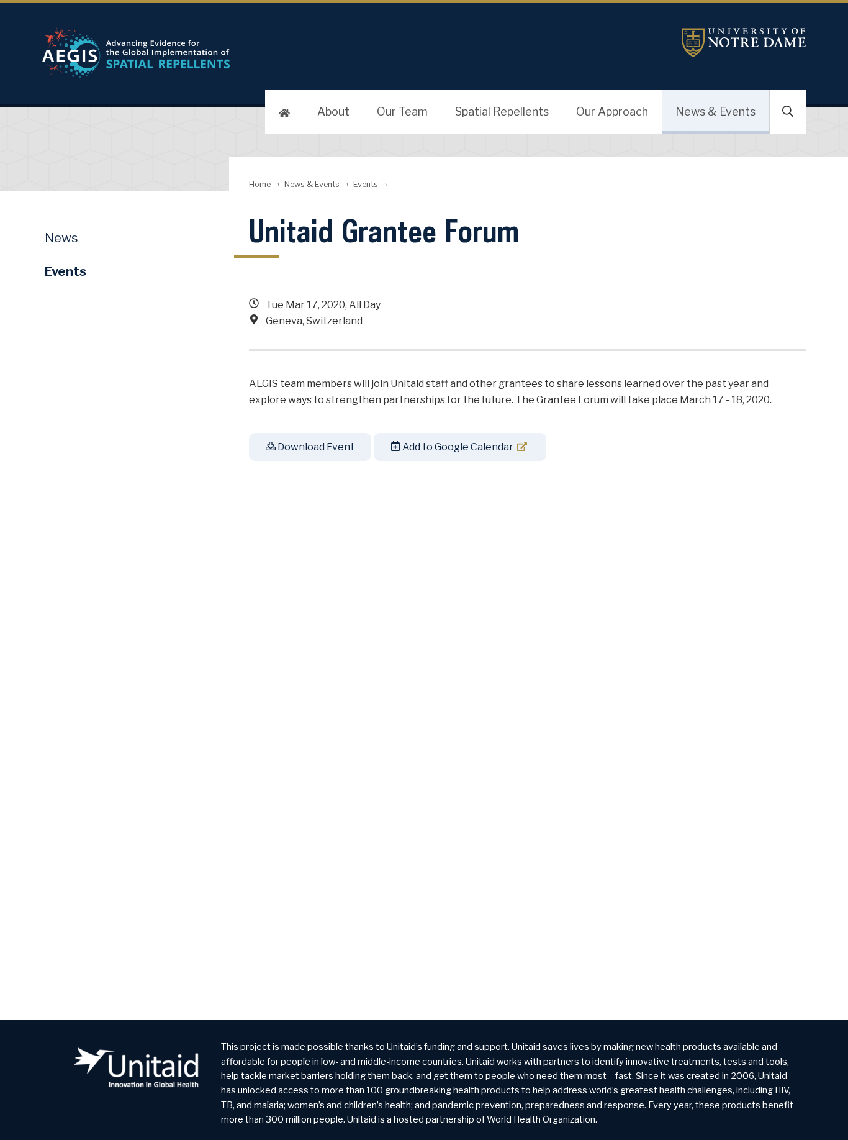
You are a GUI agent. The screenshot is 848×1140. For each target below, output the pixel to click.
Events (365, 184)
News (61, 237)
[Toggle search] (788, 112)
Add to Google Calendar (456, 447)
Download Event (315, 447)
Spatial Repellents (502, 111)
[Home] (284, 112)
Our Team (402, 111)
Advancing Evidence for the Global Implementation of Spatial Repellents (296, 53)
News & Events (715, 111)
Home (260, 184)
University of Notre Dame (744, 42)
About (333, 111)
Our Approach (612, 111)
